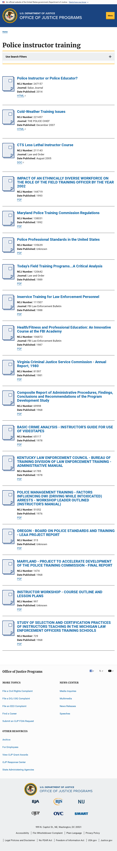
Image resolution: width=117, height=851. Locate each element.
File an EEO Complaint (14, 706)
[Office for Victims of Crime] (58, 816)
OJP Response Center (14, 762)
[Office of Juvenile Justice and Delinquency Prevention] (36, 816)
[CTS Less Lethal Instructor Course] (8, 157)
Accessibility (22, 833)
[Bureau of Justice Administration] (35, 804)
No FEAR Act (45, 840)
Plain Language (74, 833)
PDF (19, 199)
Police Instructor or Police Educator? (47, 78)
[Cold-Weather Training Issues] (8, 123)
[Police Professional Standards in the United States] (8, 251)
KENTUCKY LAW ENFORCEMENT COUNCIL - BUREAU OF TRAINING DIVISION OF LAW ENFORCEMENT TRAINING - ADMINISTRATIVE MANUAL (64, 462)
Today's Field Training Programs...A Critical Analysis (59, 266)
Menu (110, 15)
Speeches (65, 713)
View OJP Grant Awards (15, 754)
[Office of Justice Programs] (9, 15)
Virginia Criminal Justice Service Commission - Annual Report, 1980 (61, 364)
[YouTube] (111, 673)
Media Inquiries (68, 691)
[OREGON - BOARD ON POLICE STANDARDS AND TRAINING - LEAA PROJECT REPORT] (8, 543)
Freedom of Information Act (70, 840)
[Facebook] (93, 673)
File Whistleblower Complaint (48, 833)
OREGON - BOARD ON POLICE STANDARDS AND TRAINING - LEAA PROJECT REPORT (66, 533)
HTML (20, 95)
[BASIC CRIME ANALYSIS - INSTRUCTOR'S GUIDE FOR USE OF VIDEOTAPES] (8, 439)
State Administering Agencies (18, 769)
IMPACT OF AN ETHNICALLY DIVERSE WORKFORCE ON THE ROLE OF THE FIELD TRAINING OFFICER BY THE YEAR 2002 (65, 182)
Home (5, 32)
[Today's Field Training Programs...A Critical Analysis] (8, 278)
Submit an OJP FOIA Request (18, 721)
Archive (6, 739)
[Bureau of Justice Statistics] (58, 806)
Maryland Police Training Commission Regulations (58, 213)
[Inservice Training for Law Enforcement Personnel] (8, 309)
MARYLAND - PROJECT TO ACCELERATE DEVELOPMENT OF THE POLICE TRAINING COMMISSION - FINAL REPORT (64, 563)
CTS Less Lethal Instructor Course (45, 145)
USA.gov (92, 840)
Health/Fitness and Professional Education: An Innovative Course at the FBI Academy (64, 329)
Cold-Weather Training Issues (41, 111)
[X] (102, 673)
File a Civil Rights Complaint (17, 691)
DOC (19, 162)
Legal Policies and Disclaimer (20, 840)
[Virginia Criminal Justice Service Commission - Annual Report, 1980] (8, 374)
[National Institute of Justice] (81, 804)
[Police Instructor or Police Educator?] (8, 90)
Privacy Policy (93, 833)
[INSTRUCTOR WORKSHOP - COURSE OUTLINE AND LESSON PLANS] (8, 604)
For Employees (10, 747)
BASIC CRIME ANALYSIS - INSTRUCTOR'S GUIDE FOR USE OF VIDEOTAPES (65, 429)
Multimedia (66, 698)
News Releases (68, 706)
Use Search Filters (16, 56)
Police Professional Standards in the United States (58, 239)
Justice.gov (106, 840)
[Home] (51, 15)
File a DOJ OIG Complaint (16, 698)
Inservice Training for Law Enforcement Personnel (58, 297)
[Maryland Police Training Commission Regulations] (8, 225)
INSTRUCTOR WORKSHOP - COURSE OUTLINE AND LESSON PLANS (59, 594)
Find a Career (9, 713)
